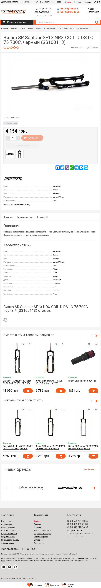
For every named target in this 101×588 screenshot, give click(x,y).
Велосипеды (6, 521)
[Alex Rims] (31, 487)
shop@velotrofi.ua (74, 530)
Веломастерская (47, 2)
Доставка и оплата (9, 2)
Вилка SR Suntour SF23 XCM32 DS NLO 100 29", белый (83, 447)
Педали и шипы (8, 537)
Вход (92, 9)
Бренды (87, 2)
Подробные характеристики (15, 204)
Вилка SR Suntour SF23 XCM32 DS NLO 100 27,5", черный (18, 447)
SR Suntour (57, 251)
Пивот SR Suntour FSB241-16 (82, 381)
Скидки (68, 2)
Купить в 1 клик (22, 145)
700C (55, 266)
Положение (39, 543)
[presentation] (6, 488)
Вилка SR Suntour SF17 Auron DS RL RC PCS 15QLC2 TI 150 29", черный (17, 383)
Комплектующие (8, 527)
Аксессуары (6, 524)
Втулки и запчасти (9, 534)
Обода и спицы (7, 543)
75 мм (55, 269)
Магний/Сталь (58, 262)
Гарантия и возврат (29, 2)
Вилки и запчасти (9, 530)
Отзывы (77, 2)
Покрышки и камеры (10, 540)
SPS (34, 578)
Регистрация (93, 12)
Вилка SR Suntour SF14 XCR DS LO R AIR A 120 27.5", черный (49, 383)
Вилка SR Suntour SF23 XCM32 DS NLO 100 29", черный (50, 447)
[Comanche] (70, 487)
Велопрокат (39, 540)
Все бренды (89, 469)
